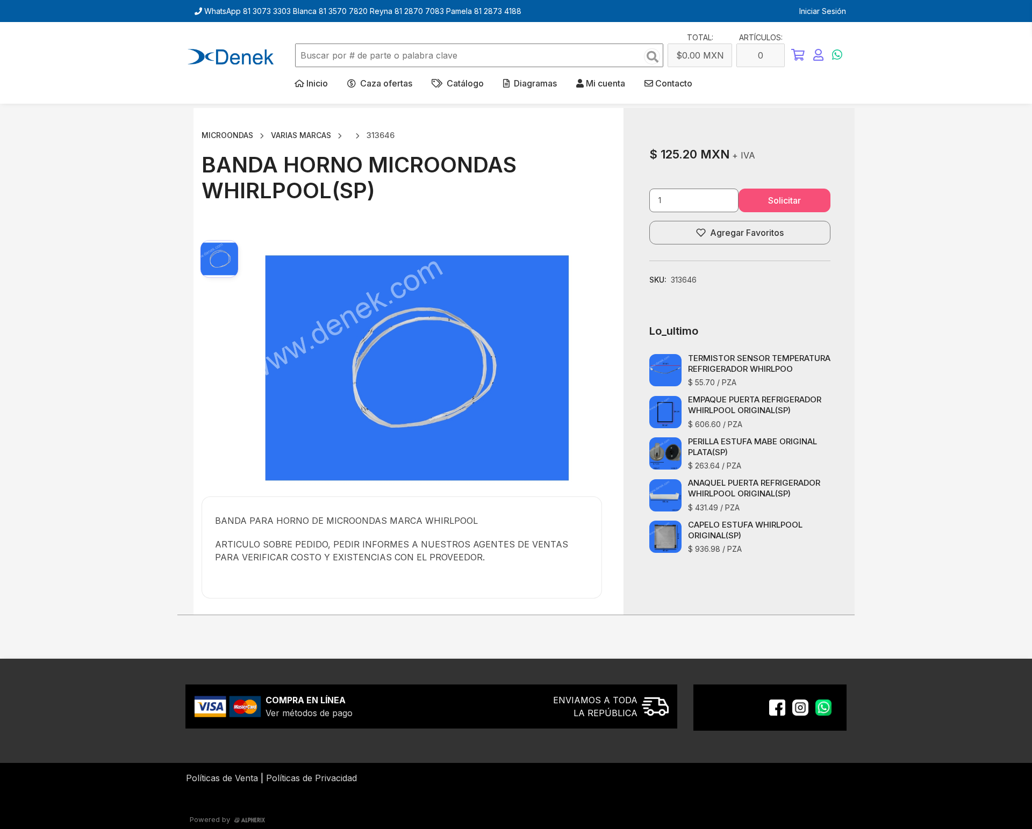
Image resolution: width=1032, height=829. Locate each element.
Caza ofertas (385, 83)
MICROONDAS (227, 135)
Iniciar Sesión (822, 11)
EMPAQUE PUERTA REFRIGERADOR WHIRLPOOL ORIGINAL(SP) (754, 404)
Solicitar (784, 200)
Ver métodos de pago (309, 713)
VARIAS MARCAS (301, 135)
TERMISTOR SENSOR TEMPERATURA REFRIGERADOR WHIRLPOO (759, 363)
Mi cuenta (604, 83)
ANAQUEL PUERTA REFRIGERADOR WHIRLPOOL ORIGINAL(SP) (754, 488)
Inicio (317, 83)
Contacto (673, 83)
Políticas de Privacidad (311, 778)
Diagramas (534, 83)
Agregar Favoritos (747, 232)
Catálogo (464, 83)
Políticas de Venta (222, 778)
